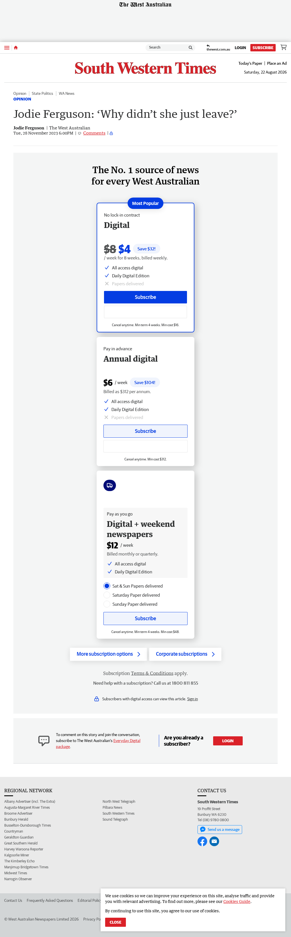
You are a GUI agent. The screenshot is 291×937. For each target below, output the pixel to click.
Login (240, 47)
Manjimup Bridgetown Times (26, 867)
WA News (66, 93)
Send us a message (224, 829)
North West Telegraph (119, 801)
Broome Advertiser (18, 813)
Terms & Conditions (152, 673)
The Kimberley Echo (19, 861)
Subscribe (263, 47)
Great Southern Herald (21, 843)
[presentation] (106, 585)
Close (115, 922)
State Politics (42, 93)
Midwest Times (15, 873)
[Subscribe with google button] (145, 312)
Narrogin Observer (18, 879)
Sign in (192, 699)
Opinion (19, 93)
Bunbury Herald (16, 819)
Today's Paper (250, 63)
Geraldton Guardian (19, 837)
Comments (94, 132)
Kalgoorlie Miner (16, 855)
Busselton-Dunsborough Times (27, 825)
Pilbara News (112, 807)
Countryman (13, 831)
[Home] (16, 47)
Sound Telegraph (115, 819)
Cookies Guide (236, 901)
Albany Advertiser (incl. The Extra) (29, 801)
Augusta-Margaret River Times (27, 807)
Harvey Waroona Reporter (23, 849)
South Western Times (118, 813)
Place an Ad (277, 63)
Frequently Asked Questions (50, 900)
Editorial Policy (90, 900)
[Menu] (6, 47)
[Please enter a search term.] (190, 47)
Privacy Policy (94, 919)
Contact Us (13, 900)
